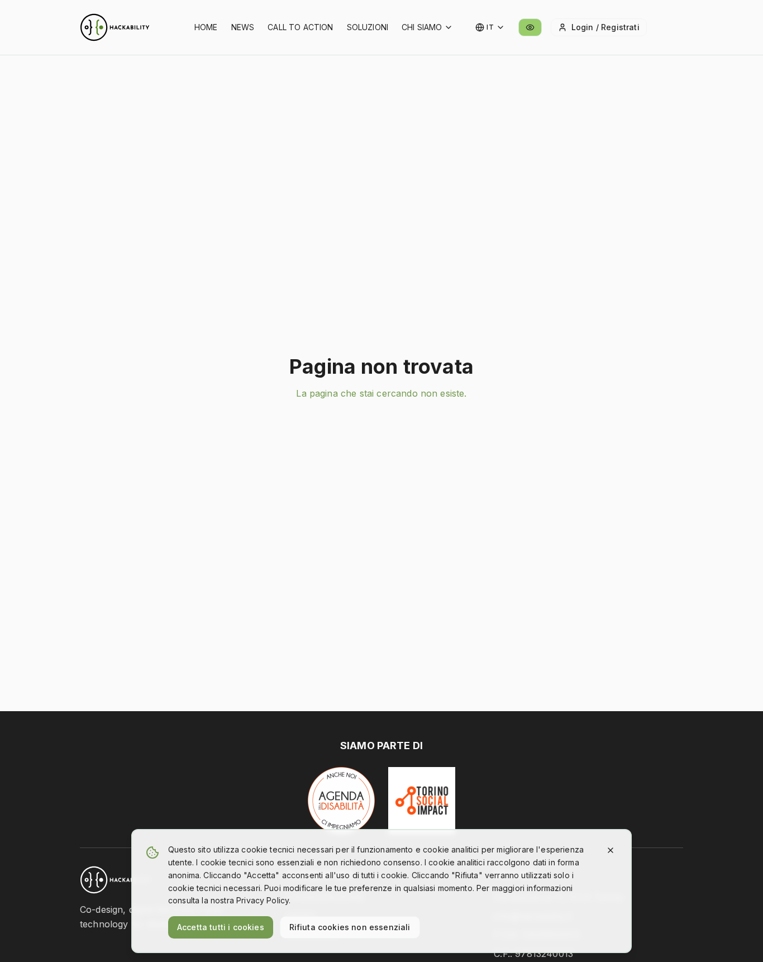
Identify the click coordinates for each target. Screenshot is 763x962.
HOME (206, 27)
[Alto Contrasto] (530, 27)
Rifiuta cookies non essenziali (350, 927)
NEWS (243, 27)
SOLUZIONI (367, 27)
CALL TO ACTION (300, 27)
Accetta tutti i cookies (220, 927)
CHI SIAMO (422, 27)
